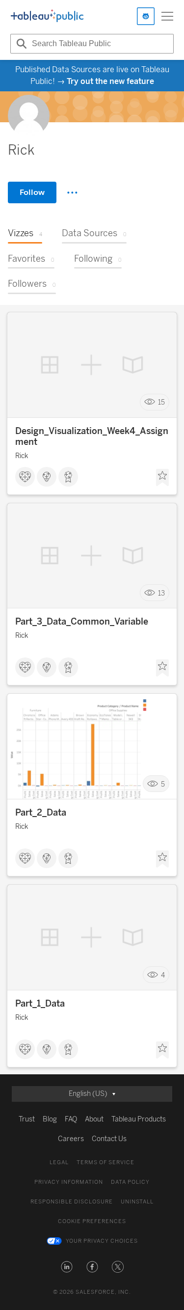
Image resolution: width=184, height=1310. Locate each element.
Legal (59, 1162)
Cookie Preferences (92, 1221)
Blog (50, 1119)
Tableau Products (138, 1119)
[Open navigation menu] (167, 16)
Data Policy (130, 1182)
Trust (27, 1119)
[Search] (20, 44)
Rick (21, 456)
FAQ (71, 1119)
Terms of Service (105, 1162)
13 (161, 593)
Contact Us (109, 1139)
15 (161, 402)
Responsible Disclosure (71, 1202)
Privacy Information (68, 1182)
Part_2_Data (40, 812)
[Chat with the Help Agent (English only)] (146, 16)
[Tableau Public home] (47, 16)
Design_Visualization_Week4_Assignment (91, 436)
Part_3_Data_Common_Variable (81, 621)
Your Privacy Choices (102, 1241)
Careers (71, 1139)
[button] (67, 1267)
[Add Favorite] (162, 478)
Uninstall (137, 1202)
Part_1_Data (40, 1003)
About (94, 1119)
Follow (32, 192)
